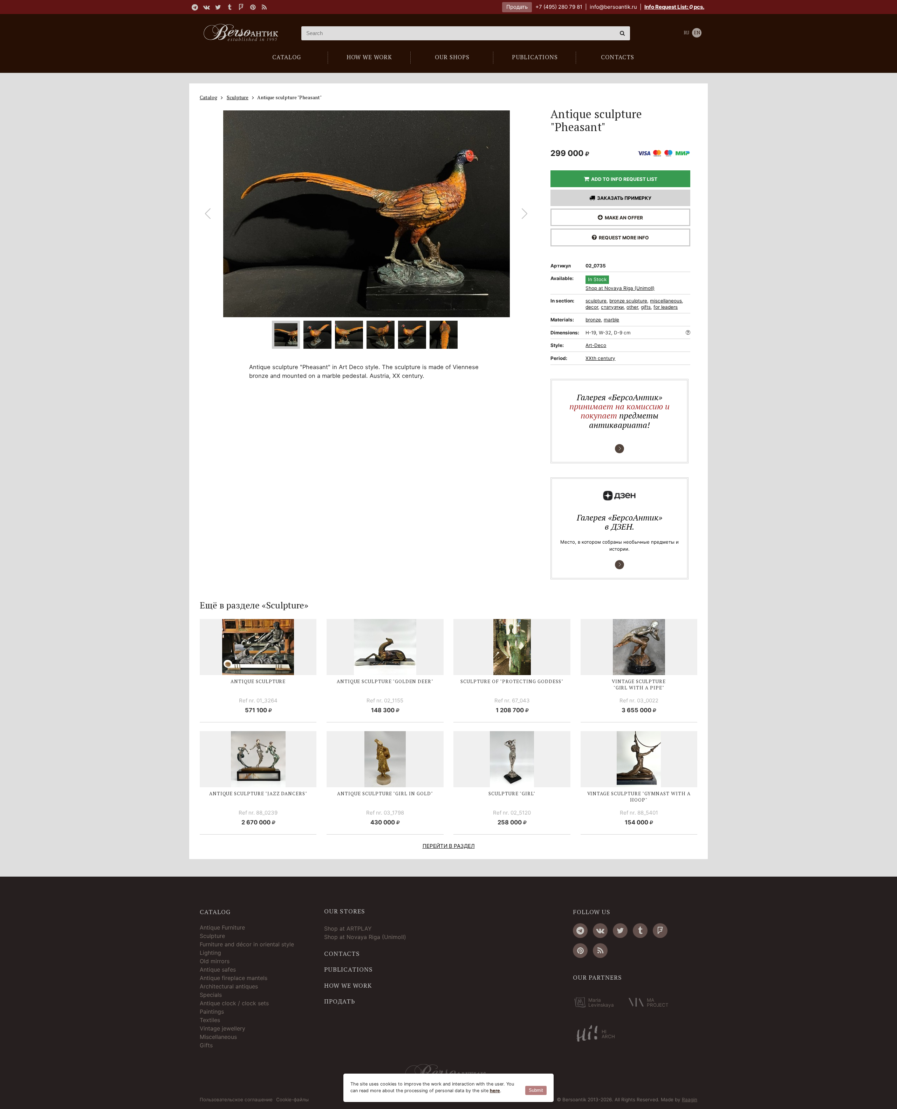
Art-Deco (596, 345)
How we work (348, 985)
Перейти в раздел (449, 846)
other (632, 307)
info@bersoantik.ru (613, 7)
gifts (646, 307)
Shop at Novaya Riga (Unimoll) (620, 288)
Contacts (342, 954)
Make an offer (623, 217)
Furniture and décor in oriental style (247, 944)
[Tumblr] (229, 7)
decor (592, 307)
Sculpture (212, 935)
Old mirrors (215, 961)
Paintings (212, 1011)
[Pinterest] (252, 7)
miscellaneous (666, 301)
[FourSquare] (241, 7)
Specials (211, 994)
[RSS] (264, 7)
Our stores (344, 911)
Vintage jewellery (222, 1028)
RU (686, 33)
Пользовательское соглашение (236, 1099)
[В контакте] (206, 7)
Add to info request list (623, 179)
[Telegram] (194, 7)
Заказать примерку (623, 198)
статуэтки (612, 307)
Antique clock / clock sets (234, 1003)
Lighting (210, 952)
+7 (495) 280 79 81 (558, 7)
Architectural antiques (229, 986)
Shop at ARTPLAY (348, 928)
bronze (593, 319)
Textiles (210, 1019)
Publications (348, 969)
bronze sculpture (628, 301)
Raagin (689, 1099)
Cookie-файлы (292, 1099)
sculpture (596, 301)
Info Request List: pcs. (674, 7)
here (495, 1090)
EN (697, 33)
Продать (517, 7)
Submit (536, 1090)
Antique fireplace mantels (233, 977)
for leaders (665, 307)
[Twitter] (218, 7)
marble (611, 319)
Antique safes (218, 969)
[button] (524, 213)
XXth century (600, 358)
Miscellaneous (218, 1036)
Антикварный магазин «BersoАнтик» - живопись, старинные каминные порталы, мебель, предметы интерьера (243, 33)
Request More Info (623, 237)
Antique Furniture (222, 927)
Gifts (206, 1045)
